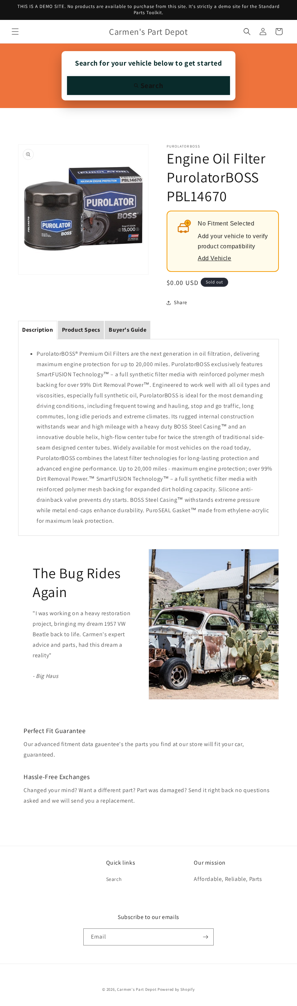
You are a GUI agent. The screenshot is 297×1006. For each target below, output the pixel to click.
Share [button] (180, 302)
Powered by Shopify (176, 989)
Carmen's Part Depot (136, 989)
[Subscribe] (205, 936)
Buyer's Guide (127, 330)
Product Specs (81, 330)
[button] (15, 32)
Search (114, 879)
